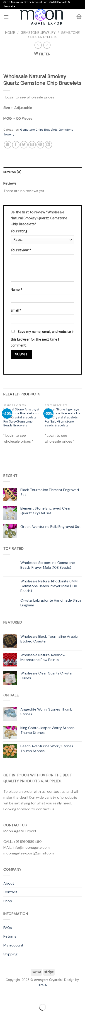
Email (16, 310)
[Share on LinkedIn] (48, 144)
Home (10, 32)
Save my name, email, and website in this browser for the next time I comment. (42, 338)
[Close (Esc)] (4, 995)
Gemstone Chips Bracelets (54, 34)
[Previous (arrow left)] (4, 1015)
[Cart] (79, 17)
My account (13, 945)
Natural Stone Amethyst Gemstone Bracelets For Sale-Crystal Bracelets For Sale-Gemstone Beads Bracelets (21, 417)
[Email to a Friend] (32, 144)
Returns (9, 936)
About (8, 883)
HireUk (42, 985)
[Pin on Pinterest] (40, 144)
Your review (21, 250)
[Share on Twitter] (24, 144)
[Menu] (6, 16)
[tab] (42, 172)
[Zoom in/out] (17, 995)
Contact (10, 892)
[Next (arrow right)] (17, 1015)
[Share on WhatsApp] (7, 144)
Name (16, 290)
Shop (7, 901)
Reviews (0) (12, 172)
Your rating (19, 231)
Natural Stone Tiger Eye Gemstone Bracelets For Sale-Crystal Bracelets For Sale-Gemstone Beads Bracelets (63, 417)
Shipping (10, 954)
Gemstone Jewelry (38, 32)
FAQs (7, 927)
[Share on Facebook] (15, 144)
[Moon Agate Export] (42, 17)
